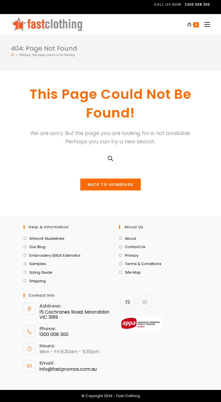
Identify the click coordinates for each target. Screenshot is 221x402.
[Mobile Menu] (205, 24)
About (130, 238)
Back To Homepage (111, 184)
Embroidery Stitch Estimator (55, 255)
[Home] (12, 55)
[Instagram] (144, 302)
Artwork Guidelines (46, 238)
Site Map (133, 272)
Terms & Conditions (143, 263)
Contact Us (135, 247)
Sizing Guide (40, 272)
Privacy (131, 255)
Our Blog (37, 247)
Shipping (37, 281)
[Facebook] (127, 302)
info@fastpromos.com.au (68, 369)
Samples (37, 263)
